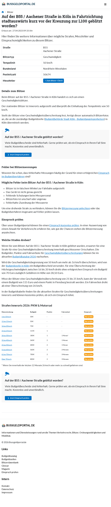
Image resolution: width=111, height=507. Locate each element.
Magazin (6, 469)
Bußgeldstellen (9, 459)
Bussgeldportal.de (20, 4)
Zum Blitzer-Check (54, 81)
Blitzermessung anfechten (76, 208)
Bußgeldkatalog (9, 456)
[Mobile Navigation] (106, 4)
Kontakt (5, 486)
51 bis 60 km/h (7, 350)
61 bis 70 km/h (7, 354)
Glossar (5, 466)
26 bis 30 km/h (7, 335)
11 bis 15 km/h (7, 321)
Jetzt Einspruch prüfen (19, 155)
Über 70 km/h (7, 359)
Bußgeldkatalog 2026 (24, 256)
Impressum (7, 492)
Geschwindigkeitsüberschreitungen (64, 253)
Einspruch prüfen (10, 472)
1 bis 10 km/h (6, 317)
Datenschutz (8, 489)
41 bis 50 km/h (7, 345)
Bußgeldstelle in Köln (17, 266)
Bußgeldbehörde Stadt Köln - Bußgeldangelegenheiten (74, 119)
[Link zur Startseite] (3, 12)
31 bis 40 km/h (7, 340)
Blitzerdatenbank (10, 462)
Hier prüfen (89, 317)
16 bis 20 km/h (7, 326)
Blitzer (10, 12)
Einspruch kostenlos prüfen (64, 225)
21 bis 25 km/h (7, 331)
